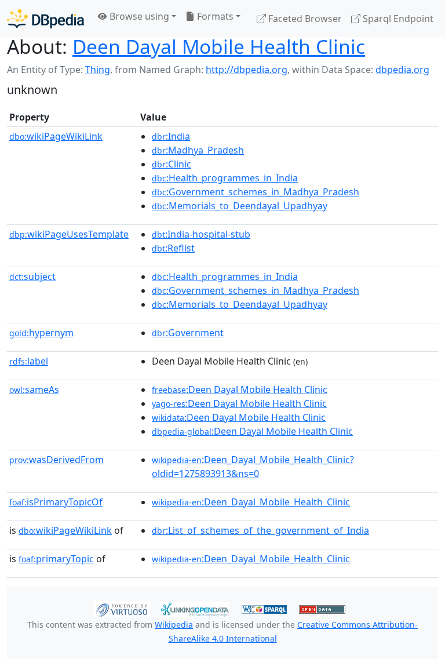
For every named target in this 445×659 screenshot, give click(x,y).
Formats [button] (214, 16)
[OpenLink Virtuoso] (122, 608)
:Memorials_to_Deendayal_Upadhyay (239, 205)
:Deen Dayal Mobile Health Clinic (239, 389)
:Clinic (171, 164)
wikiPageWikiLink (56, 136)
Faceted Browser (304, 18)
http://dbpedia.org (246, 69)
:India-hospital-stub (201, 234)
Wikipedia (174, 624)
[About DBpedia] (45, 18)
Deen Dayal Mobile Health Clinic (218, 46)
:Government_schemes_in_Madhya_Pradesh (255, 191)
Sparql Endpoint (396, 18)
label (28, 361)
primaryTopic (56, 558)
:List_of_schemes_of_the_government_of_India (260, 530)
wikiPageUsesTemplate (69, 234)
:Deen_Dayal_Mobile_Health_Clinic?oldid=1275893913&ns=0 (253, 466)
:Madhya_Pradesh (198, 150)
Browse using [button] (138, 16)
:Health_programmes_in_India (225, 178)
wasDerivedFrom (56, 459)
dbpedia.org (402, 69)
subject (32, 276)
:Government (188, 332)
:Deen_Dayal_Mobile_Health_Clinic (251, 502)
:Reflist (173, 248)
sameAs (34, 389)
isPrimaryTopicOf (56, 502)
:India (171, 136)
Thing (97, 69)
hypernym (41, 332)
